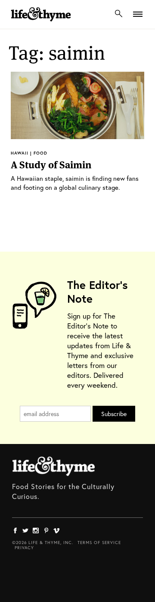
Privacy (24, 547)
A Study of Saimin (51, 164)
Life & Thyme (53, 466)
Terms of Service (99, 542)
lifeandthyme (41, 23)
